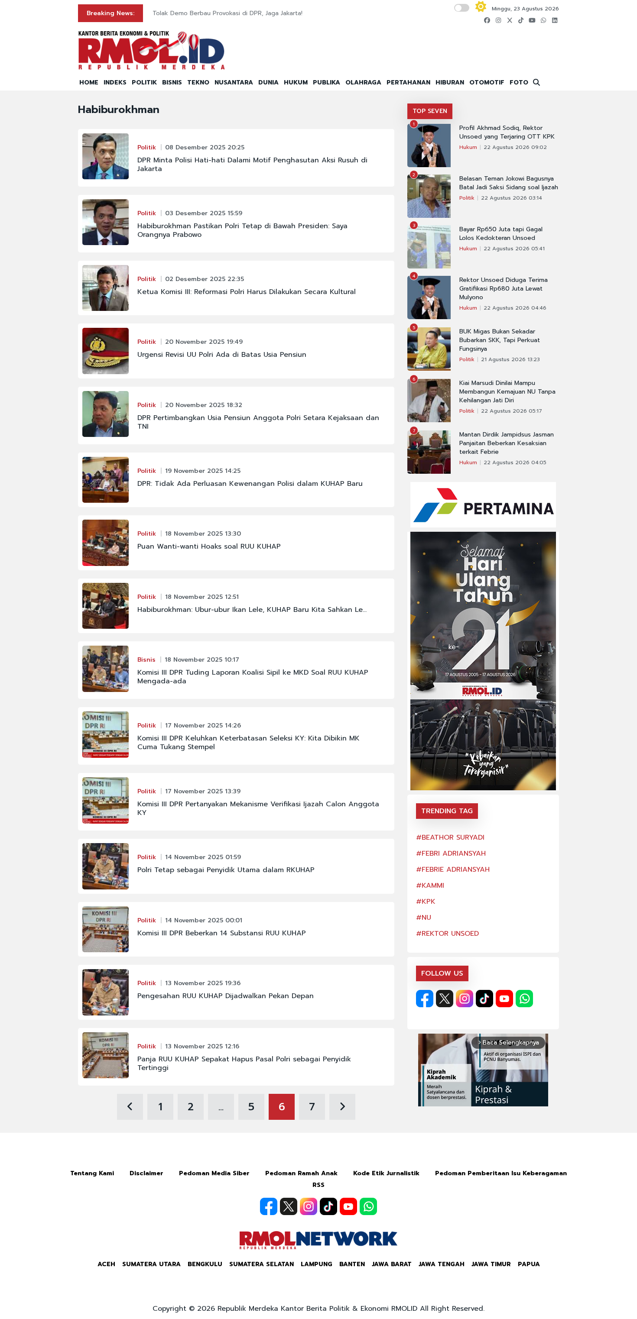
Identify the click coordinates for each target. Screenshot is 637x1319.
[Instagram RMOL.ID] (464, 998)
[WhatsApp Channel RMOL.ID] (524, 998)
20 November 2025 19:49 (204, 341)
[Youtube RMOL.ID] (504, 998)
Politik (146, 147)
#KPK (426, 901)
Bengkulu (205, 1264)
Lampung (316, 1264)
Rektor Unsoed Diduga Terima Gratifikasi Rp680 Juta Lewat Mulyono (503, 289)
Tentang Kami (92, 1173)
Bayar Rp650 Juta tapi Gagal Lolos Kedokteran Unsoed (501, 233)
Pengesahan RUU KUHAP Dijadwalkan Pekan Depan (225, 996)
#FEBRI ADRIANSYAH (451, 853)
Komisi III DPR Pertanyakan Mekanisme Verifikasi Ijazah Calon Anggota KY (258, 808)
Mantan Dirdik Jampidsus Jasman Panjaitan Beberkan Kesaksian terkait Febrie (506, 443)
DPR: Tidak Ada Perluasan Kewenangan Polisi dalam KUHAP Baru (250, 483)
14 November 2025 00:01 (203, 920)
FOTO (519, 82)
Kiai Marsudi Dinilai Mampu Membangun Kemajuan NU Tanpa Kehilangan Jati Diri (507, 392)
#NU (423, 917)
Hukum (468, 147)
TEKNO (198, 82)
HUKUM (296, 82)
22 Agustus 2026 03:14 (511, 198)
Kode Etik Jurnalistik (386, 1173)
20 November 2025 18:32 (203, 405)
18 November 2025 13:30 (203, 533)
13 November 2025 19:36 (202, 983)
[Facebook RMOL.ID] (424, 998)
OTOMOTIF (486, 82)
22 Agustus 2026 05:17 (511, 411)
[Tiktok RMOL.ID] (484, 998)
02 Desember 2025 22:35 (204, 279)
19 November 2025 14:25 (202, 470)
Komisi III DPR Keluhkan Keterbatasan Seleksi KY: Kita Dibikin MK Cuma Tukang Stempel (248, 742)
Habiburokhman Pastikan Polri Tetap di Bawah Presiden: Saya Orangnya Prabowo (242, 230)
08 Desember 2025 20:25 (204, 147)
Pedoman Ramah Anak (301, 1173)
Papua (529, 1264)
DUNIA (268, 82)
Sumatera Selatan (261, 1264)
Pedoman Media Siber (214, 1173)
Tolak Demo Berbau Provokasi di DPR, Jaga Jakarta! (227, 13)
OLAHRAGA (363, 82)
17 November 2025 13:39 (202, 791)
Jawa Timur (491, 1264)
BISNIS (172, 82)
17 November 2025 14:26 (203, 725)
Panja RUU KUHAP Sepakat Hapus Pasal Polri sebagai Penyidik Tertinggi (244, 1063)
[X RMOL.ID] (444, 998)
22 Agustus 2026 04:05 (515, 462)
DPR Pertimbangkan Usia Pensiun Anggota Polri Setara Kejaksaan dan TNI (258, 422)
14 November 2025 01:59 (203, 857)
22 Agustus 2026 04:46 (515, 308)
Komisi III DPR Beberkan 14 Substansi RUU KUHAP (221, 933)
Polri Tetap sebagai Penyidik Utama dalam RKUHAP (226, 870)
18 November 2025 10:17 (202, 659)
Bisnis (146, 659)
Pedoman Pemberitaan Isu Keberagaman (501, 1173)
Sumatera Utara (151, 1264)
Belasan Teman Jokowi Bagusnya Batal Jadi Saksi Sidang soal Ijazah (508, 183)
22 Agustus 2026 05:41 (514, 248)
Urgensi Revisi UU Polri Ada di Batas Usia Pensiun (221, 354)
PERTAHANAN (408, 82)
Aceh (106, 1264)
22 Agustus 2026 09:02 (515, 147)
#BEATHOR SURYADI (450, 837)
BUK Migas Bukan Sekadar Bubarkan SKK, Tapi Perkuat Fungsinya (499, 340)
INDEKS (115, 82)
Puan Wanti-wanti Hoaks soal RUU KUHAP (209, 546)
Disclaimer (146, 1173)
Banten (352, 1264)
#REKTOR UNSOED (447, 933)
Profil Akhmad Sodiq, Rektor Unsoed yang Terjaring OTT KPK (507, 132)
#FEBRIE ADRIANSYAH (453, 869)
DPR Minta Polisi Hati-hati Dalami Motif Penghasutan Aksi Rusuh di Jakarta (252, 164)
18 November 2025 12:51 (202, 596)
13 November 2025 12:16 (202, 1046)
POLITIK (144, 82)
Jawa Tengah (442, 1264)
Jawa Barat (392, 1264)
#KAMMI (430, 885)
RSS (318, 1185)
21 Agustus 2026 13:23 (510, 359)
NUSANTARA (233, 82)
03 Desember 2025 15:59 (203, 213)
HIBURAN (450, 82)
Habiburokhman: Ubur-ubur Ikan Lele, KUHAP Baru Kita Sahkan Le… (252, 609)
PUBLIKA (326, 82)
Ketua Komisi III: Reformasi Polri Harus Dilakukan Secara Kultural (246, 292)
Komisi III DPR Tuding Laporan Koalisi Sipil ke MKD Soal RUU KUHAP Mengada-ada (252, 676)
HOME (88, 82)
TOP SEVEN (430, 111)
